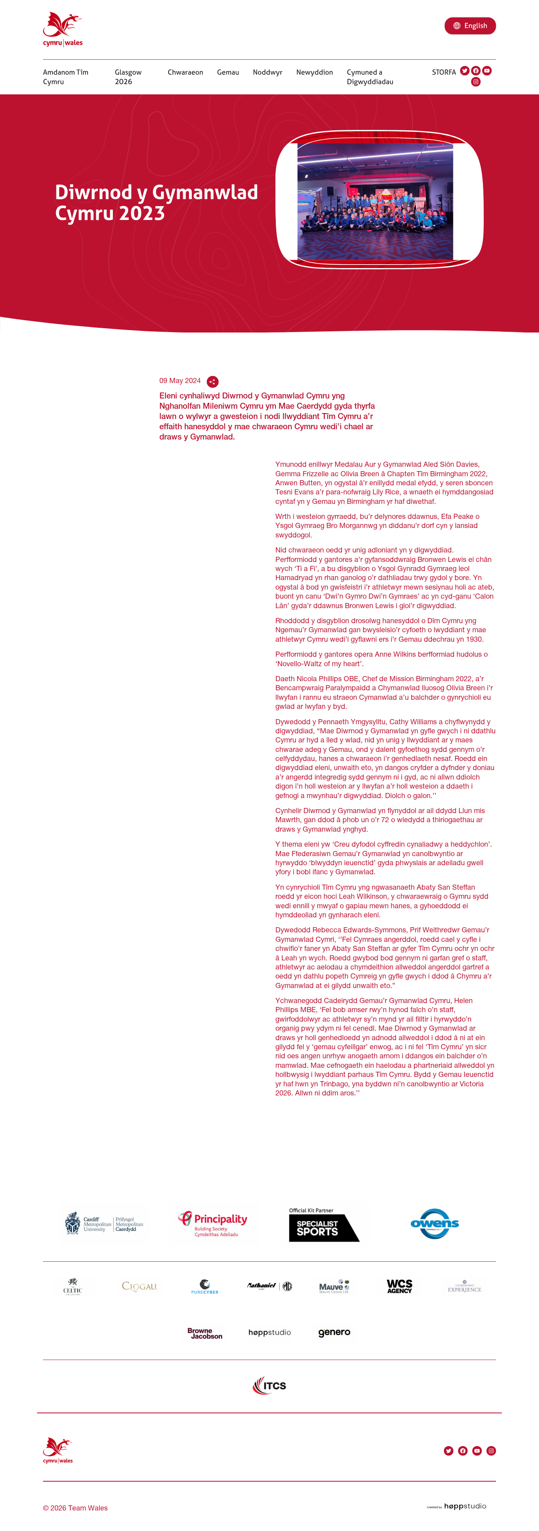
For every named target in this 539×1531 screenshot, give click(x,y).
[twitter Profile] (465, 70)
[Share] (213, 382)
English (475, 25)
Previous (63, 1143)
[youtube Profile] (487, 70)
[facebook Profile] (476, 70)
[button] (72, 77)
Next (482, 1143)
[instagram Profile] (476, 81)
